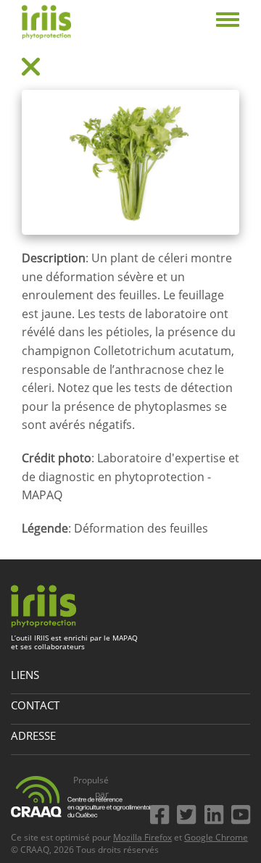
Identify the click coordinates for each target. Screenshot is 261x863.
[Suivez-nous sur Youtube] (240, 812)
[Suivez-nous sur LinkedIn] (216, 812)
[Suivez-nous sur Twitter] (189, 812)
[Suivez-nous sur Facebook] (162, 812)
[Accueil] (46, 21)
